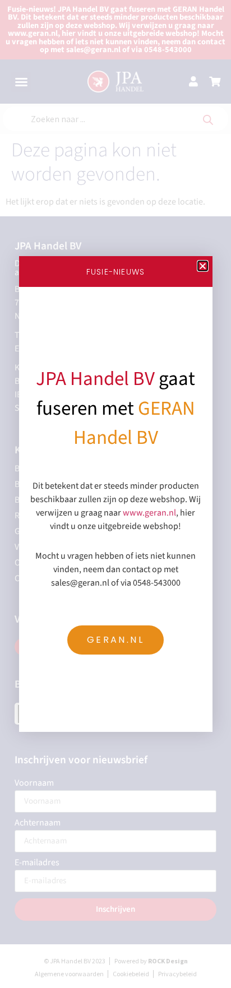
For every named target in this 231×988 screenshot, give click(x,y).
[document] (115, 494)
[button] (202, 266)
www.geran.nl (149, 513)
